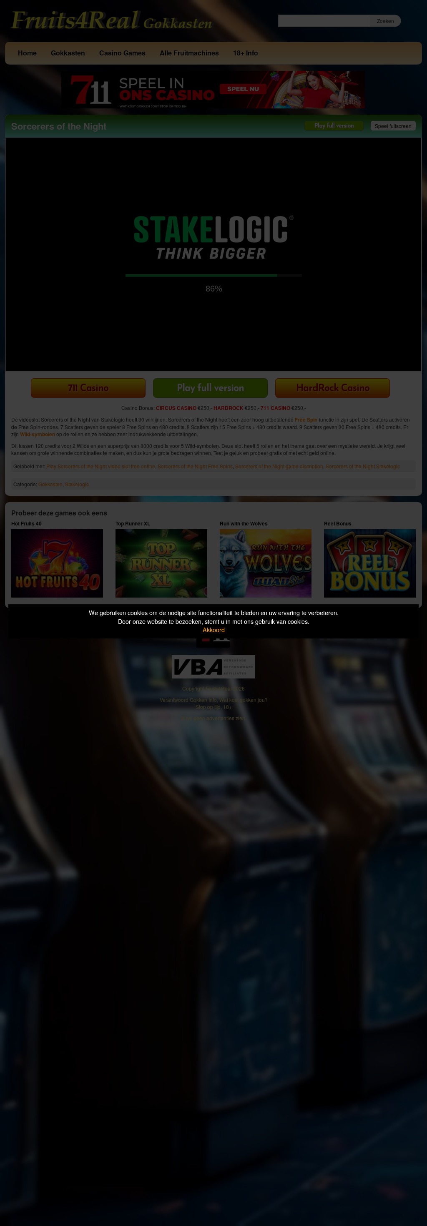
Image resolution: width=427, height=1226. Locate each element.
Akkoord (214, 629)
